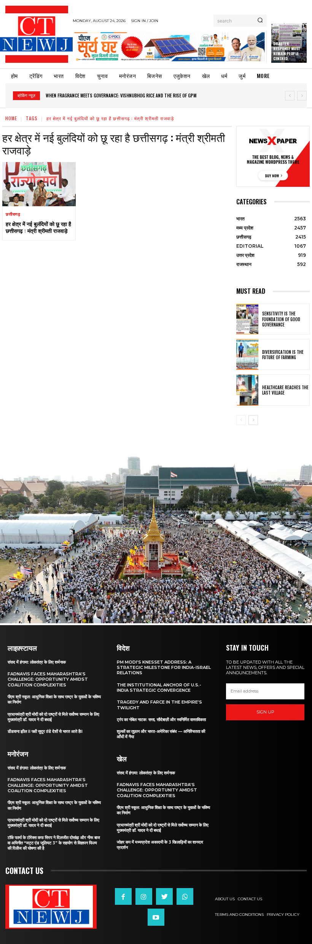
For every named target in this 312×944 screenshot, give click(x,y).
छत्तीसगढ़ (13, 214)
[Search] (260, 20)
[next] (302, 95)
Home (11, 118)
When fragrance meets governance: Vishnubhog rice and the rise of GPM (121, 95)
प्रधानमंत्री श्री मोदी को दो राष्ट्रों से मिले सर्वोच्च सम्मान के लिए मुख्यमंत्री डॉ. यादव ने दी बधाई (53, 717)
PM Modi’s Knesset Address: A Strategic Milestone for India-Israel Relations (164, 667)
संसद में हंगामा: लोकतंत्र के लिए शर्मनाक (37, 662)
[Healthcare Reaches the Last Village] (247, 389)
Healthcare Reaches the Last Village (285, 390)
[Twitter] (164, 896)
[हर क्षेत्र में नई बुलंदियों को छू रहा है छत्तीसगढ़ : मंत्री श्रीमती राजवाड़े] (39, 184)
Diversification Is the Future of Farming (283, 354)
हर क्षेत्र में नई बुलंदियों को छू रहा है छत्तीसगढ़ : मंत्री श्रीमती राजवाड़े (38, 227)
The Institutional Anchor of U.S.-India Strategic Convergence (159, 687)
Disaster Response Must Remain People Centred (286, 51)
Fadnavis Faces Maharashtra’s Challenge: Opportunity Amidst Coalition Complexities (48, 679)
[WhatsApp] (185, 896)
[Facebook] (123, 896)
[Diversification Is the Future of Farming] (247, 354)
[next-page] (253, 420)
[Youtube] (156, 917)
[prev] (289, 95)
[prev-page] (241, 420)
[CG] (170, 46)
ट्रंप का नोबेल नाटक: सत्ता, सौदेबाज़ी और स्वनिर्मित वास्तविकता (161, 719)
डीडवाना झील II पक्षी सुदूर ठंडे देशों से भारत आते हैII (45, 731)
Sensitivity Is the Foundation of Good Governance (281, 319)
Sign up (265, 712)
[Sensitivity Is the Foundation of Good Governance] (247, 319)
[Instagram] (143, 896)
